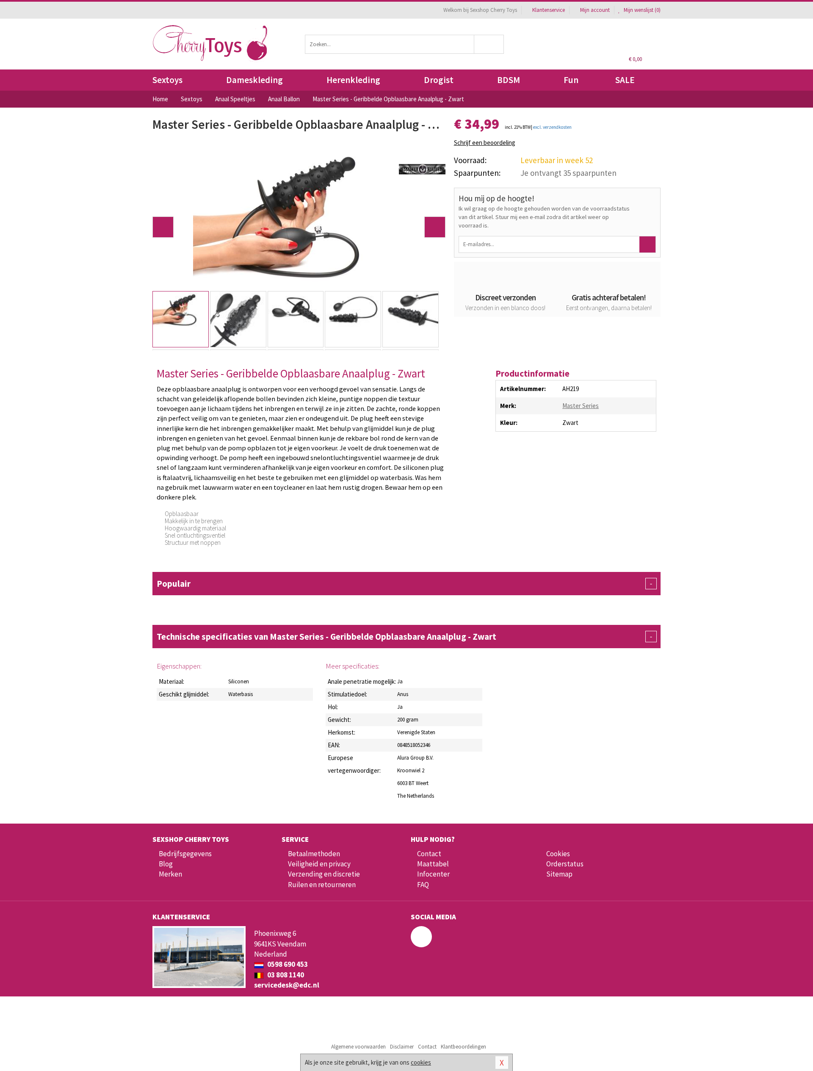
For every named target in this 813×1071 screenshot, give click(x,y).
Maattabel (433, 863)
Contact (429, 853)
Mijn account (595, 10)
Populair (404, 583)
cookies (421, 1062)
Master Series (580, 406)
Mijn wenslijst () (641, 10)
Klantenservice (548, 10)
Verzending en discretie (324, 874)
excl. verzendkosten (552, 127)
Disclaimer (402, 1046)
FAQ (423, 884)
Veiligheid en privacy (319, 863)
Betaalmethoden (314, 853)
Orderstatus (564, 863)
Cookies (558, 853)
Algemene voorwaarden (358, 1046)
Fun (571, 80)
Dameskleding (254, 80)
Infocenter (433, 874)
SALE (625, 80)
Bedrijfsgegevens (185, 853)
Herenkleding (353, 80)
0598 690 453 (287, 964)
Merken (170, 874)
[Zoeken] (489, 44)
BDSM (508, 80)
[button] (163, 227)
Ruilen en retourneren (322, 884)
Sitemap (559, 874)
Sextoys (167, 80)
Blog (166, 863)
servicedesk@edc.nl (286, 985)
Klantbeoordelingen (463, 1046)
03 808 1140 (285, 974)
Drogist (439, 80)
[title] (422, 168)
